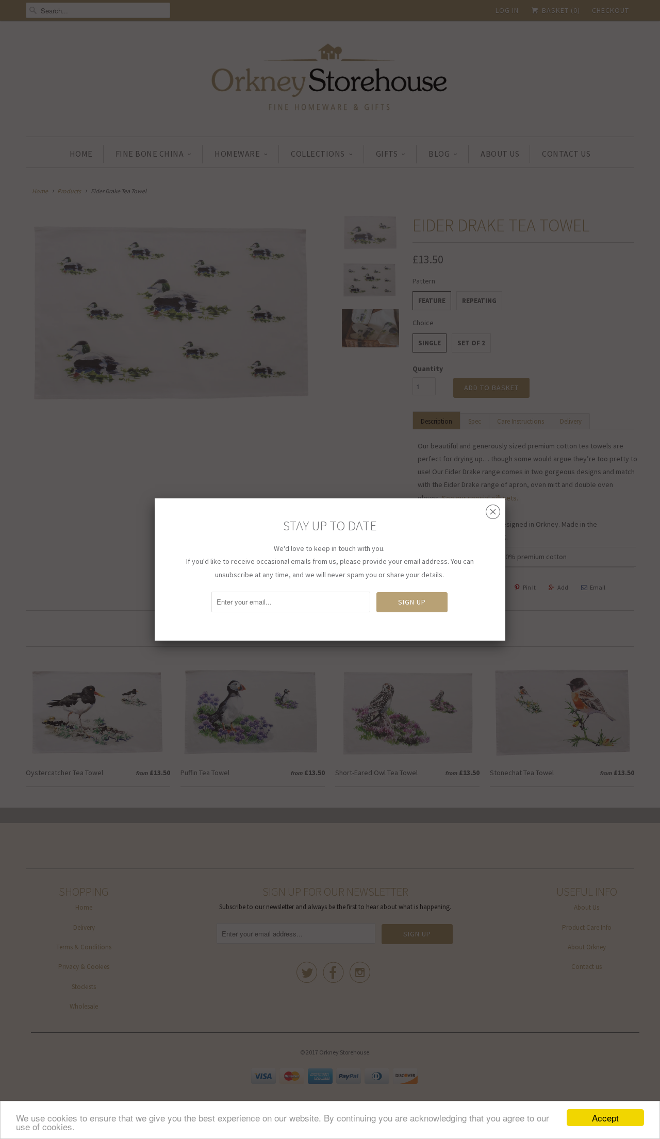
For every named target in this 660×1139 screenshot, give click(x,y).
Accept (605, 1117)
